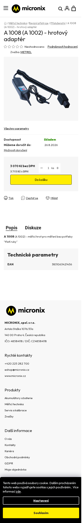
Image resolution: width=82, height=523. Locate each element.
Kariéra (9, 451)
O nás (8, 439)
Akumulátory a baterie (19, 398)
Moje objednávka (15, 469)
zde (18, 491)
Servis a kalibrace (16, 410)
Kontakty (10, 445)
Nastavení (41, 501)
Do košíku (41, 180)
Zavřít (69, 198)
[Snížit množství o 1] (41, 168)
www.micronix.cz (15, 376)
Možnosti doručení (15, 150)
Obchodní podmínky (17, 457)
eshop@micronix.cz (17, 369)
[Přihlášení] (67, 8)
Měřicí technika (14, 404)
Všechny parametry (16, 128)
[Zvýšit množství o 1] (57, 168)
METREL (26, 52)
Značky (9, 416)
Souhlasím (41, 513)
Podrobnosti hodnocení (62, 46)
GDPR (9, 463)
